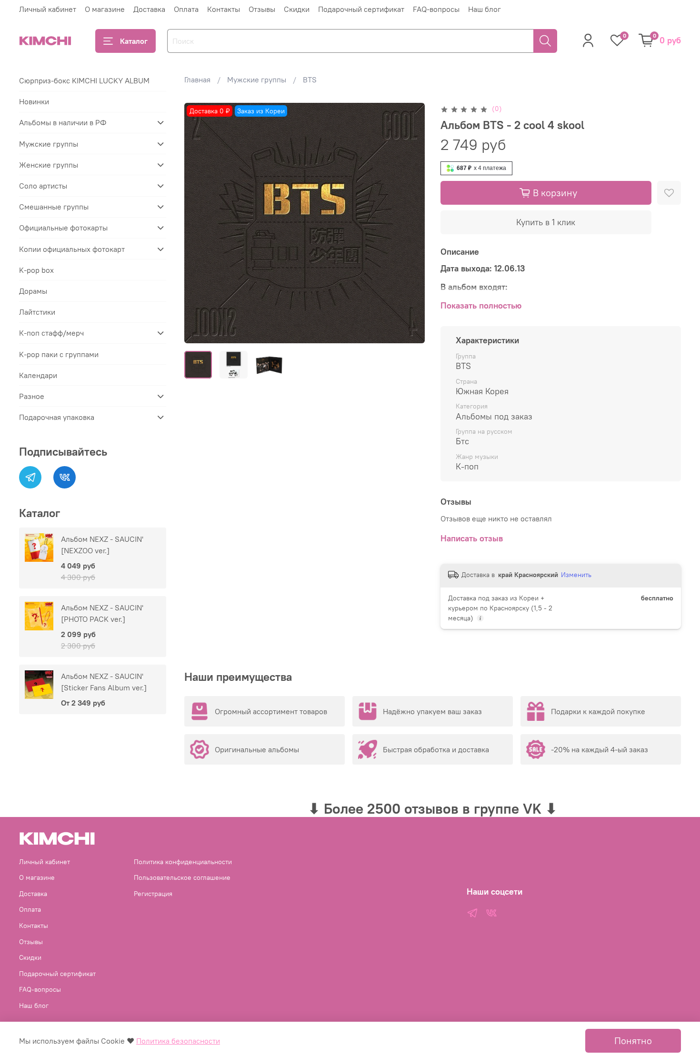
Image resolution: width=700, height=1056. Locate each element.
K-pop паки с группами (59, 354)
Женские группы (48, 164)
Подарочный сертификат (361, 9)
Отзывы (262, 9)
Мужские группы (256, 79)
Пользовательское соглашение (182, 877)
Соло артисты (43, 185)
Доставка (149, 9)
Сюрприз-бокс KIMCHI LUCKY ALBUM (84, 80)
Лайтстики (37, 312)
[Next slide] (410, 222)
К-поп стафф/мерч (51, 333)
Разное (31, 396)
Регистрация (153, 893)
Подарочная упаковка (56, 417)
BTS (310, 79)
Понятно (633, 1040)
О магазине (105, 9)
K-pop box (36, 270)
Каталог (134, 41)
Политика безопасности (178, 1041)
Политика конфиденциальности (183, 861)
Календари (38, 375)
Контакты (223, 9)
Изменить (576, 574)
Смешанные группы (54, 206)
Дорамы (33, 291)
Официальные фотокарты (63, 227)
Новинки (34, 101)
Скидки (297, 9)
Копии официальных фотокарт (72, 249)
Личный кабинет (47, 9)
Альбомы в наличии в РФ (62, 122)
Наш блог (484, 9)
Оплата (186, 9)
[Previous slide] (199, 222)
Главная (197, 79)
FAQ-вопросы (436, 9)
